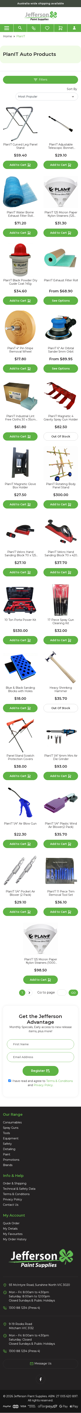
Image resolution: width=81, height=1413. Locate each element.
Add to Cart (18, 165)
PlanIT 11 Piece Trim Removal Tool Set (61, 893)
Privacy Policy (43, 1085)
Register (38, 1071)
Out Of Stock (60, 436)
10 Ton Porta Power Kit (20, 620)
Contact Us (10, 1205)
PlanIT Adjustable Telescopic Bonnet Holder (61, 146)
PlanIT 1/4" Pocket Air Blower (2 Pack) (20, 893)
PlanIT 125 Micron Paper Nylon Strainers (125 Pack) (60, 214)
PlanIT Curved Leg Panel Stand (20, 146)
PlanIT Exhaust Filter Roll (61, 280)
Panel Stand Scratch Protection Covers (20, 757)
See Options (61, 300)
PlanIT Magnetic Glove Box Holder (20, 485)
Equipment (10, 1138)
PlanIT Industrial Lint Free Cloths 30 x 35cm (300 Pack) (20, 418)
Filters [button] (42, 79)
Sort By (72, 89)
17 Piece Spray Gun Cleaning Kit (61, 621)
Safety (7, 1144)
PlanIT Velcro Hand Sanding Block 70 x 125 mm (20, 553)
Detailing (9, 1149)
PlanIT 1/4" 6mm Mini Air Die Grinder (60, 757)
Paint (6, 1154)
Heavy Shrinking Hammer (61, 689)
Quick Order (11, 1223)
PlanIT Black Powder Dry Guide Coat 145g (20, 282)
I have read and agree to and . (42, 1083)
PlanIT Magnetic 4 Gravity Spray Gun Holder (61, 418)
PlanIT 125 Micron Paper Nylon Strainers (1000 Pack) (40, 961)
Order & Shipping (14, 1183)
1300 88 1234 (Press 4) (24, 1308)
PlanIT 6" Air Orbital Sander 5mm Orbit (61, 350)
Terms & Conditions (59, 1081)
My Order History (15, 1239)
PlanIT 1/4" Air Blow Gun (20, 823)
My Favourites (12, 1234)
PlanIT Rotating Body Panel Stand (61, 485)
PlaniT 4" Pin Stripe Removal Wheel (20, 350)
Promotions (11, 1160)
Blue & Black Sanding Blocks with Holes (20, 689)
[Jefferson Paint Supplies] (40, 15)
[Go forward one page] (29, 993)
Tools (6, 1133)
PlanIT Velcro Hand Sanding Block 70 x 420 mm (61, 553)
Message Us (42, 1363)
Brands (7, 1165)
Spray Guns (10, 1128)
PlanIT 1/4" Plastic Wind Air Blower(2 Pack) (61, 825)
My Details (10, 1228)
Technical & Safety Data (19, 1189)
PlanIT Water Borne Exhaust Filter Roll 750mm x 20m (20, 214)
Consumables (12, 1122)
